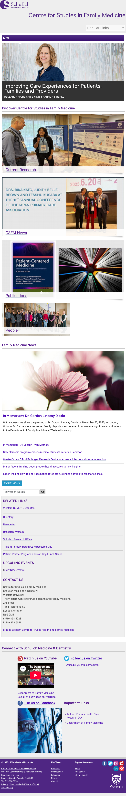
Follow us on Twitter (86, 658)
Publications (57, 771)
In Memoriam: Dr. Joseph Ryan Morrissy (26, 444)
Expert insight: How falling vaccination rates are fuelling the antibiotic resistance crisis (53, 473)
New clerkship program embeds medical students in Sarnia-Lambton (42, 452)
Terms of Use (31, 784)
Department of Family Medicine (36, 692)
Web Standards (17, 784)
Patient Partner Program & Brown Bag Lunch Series (32, 554)
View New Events (14, 569)
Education (55, 775)
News (77, 768)
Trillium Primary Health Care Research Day (27, 546)
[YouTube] (121, 763)
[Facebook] (105, 763)
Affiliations (80, 771)
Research (55, 768)
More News (12, 483)
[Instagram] (116, 763)
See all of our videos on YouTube (36, 696)
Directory (8, 517)
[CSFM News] (63, 207)
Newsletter (9, 524)
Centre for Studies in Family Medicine (18, 768)
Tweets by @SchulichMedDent (81, 664)
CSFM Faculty (81, 775)
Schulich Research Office (17, 539)
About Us (55, 781)
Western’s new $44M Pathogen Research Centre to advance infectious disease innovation (54, 459)
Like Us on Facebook (39, 703)
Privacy (4, 784)
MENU (6, 38)
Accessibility (7, 787)
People (54, 778)
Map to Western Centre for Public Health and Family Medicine (38, 629)
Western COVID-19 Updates (18, 508)
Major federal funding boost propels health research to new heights (42, 466)
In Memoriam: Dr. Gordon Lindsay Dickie (34, 416)
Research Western (13, 531)
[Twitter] (110, 763)
